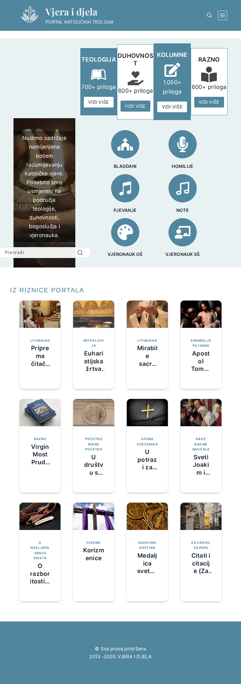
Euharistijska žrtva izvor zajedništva (94, 373)
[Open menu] (222, 15)
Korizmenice (93, 554)
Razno (40, 439)
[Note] (183, 188)
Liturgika (40, 340)
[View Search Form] (209, 15)
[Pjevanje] (125, 188)
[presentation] (40, 314)
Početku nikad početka (93, 444)
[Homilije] (183, 144)
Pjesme (93, 542)
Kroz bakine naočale (201, 444)
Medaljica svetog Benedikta (147, 571)
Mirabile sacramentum (147, 364)
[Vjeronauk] (183, 232)
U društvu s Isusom (94, 473)
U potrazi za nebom (147, 463)
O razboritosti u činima (40, 577)
